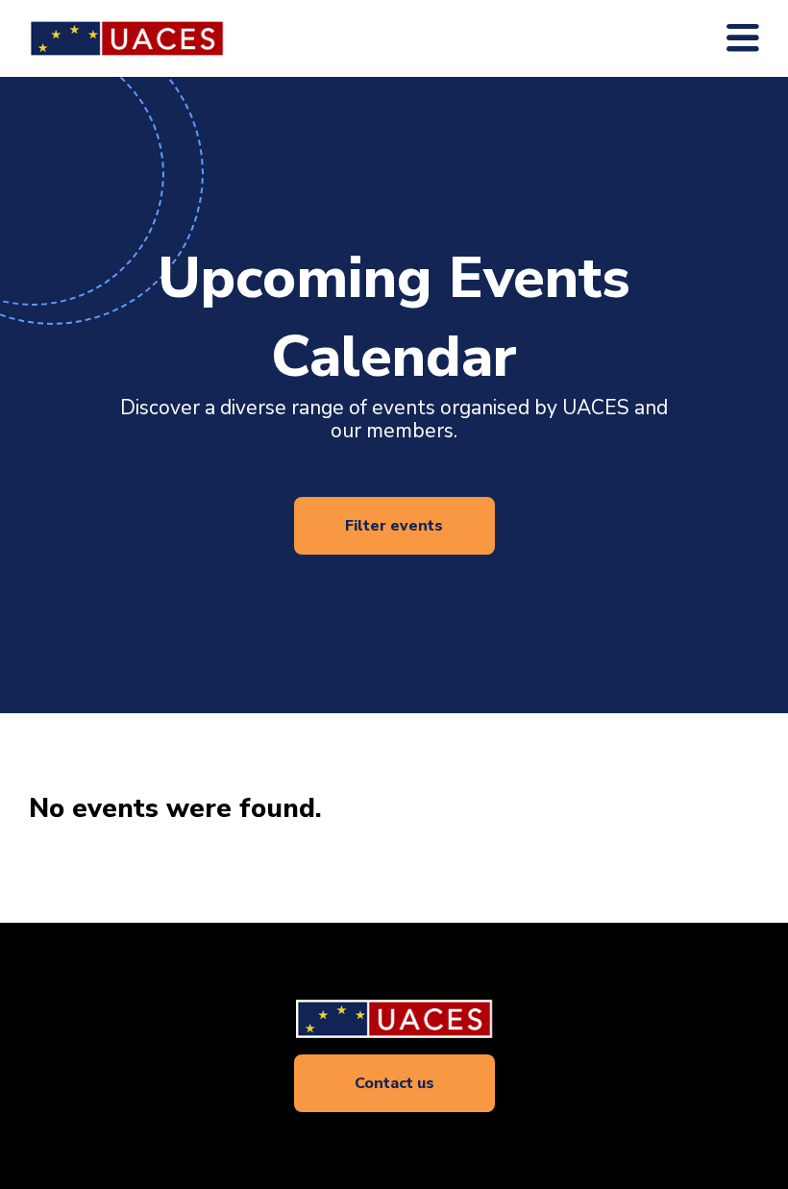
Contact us (394, 1083)
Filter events (394, 525)
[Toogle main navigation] (742, 38)
